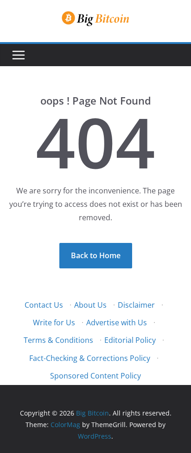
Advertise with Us (116, 322)
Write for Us (54, 322)
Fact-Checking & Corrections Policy (89, 358)
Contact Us (44, 305)
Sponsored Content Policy (95, 376)
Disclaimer (136, 305)
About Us (90, 305)
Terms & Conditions (58, 340)
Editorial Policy (130, 340)
